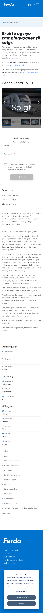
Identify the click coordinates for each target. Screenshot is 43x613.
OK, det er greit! (22, 597)
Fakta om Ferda (11, 550)
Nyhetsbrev (9, 563)
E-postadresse (9, 154)
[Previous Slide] (4, 102)
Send (23, 177)
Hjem (4, 22)
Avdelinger (9, 557)
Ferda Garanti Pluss (13, 560)
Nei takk (21, 603)
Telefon (7, 145)
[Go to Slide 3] (25, 122)
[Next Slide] (38, 102)
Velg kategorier (22, 591)
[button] (3, 83)
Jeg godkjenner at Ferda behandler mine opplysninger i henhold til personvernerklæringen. (21, 167)
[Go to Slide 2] (16, 122)
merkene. (14, 58)
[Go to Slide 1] (6, 122)
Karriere (7, 554)
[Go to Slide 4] (35, 122)
